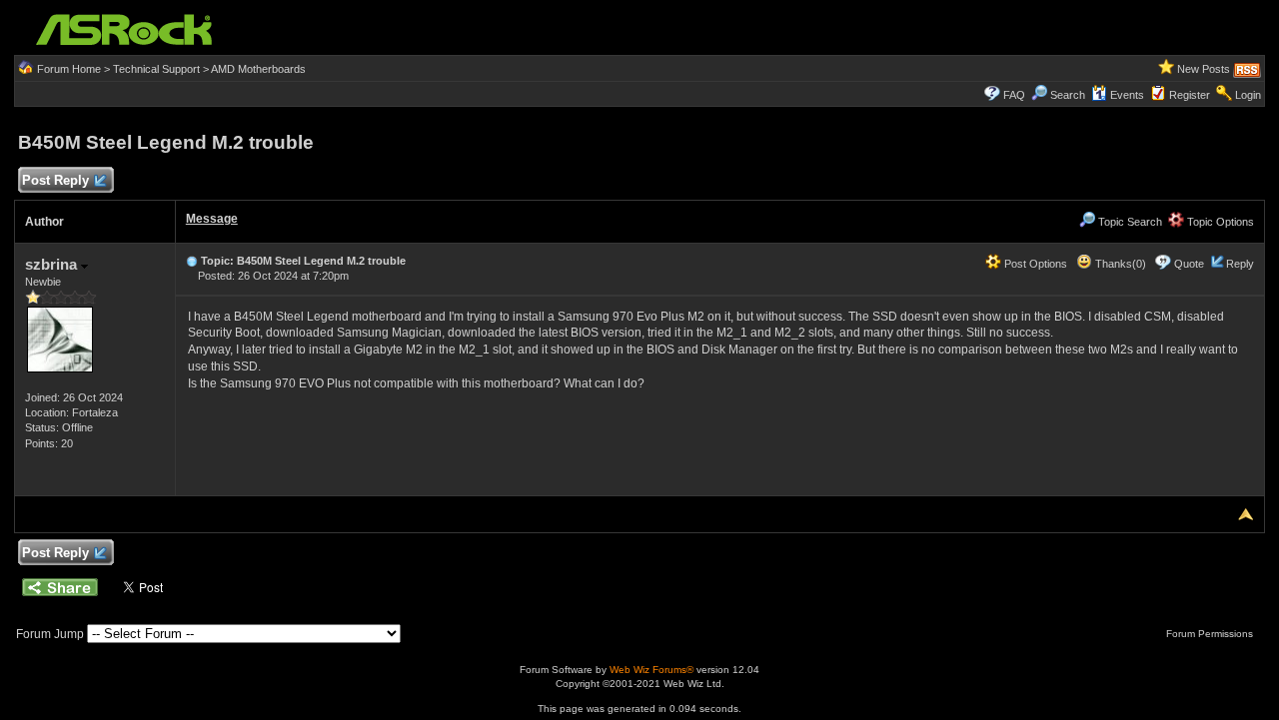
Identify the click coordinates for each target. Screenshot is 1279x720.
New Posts (1203, 69)
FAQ (1014, 95)
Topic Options (1219, 222)
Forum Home (69, 69)
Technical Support (156, 69)
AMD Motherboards (258, 69)
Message (212, 219)
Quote (1189, 264)
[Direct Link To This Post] (192, 261)
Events (1127, 95)
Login (1248, 95)
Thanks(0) (1119, 264)
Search (1067, 95)
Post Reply (55, 180)
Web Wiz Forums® (651, 669)
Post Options (1034, 264)
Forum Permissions (1211, 633)
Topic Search (1128, 222)
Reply (1240, 264)
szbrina (53, 264)
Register (1189, 95)
